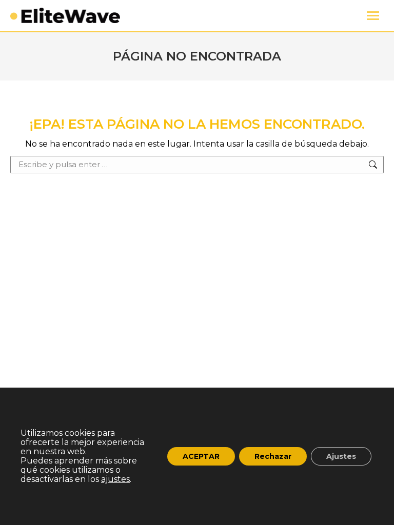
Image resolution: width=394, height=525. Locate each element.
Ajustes (341, 456)
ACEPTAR (201, 456)
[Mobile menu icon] (373, 15)
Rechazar (272, 456)
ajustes (115, 479)
